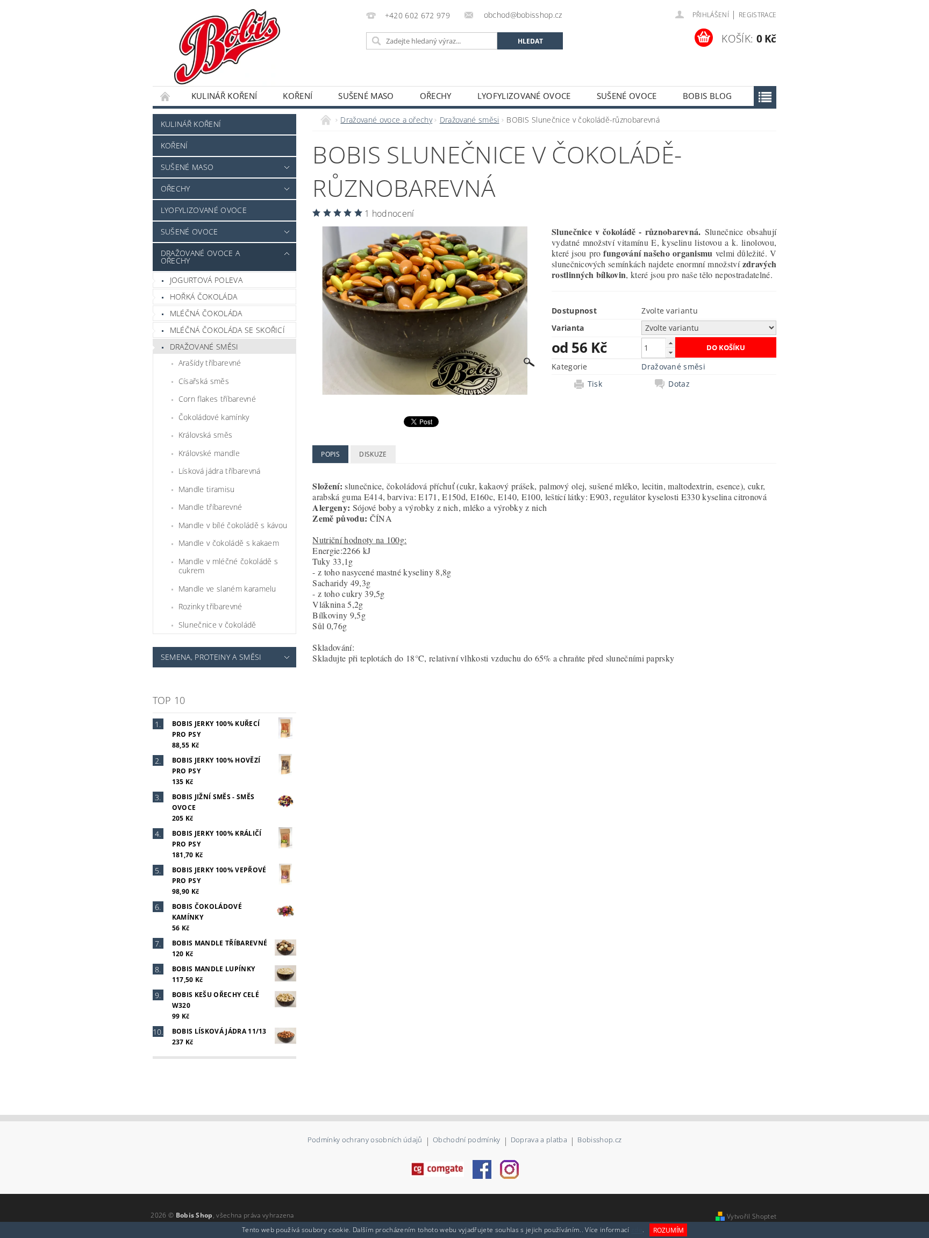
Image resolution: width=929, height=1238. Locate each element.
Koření (297, 95)
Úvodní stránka (165, 96)
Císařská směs (203, 381)
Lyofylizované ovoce (524, 95)
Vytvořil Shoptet (751, 1216)
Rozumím (668, 1230)
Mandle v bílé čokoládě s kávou (233, 525)
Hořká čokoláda (203, 296)
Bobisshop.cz (599, 1140)
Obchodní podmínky (466, 1140)
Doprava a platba (539, 1140)
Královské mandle (209, 453)
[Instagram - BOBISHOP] (509, 1168)
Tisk (595, 384)
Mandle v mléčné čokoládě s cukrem (228, 566)
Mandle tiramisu (206, 489)
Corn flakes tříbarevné (217, 399)
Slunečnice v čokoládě (217, 625)
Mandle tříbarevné (210, 507)
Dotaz (679, 384)
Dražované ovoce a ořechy (200, 257)
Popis (330, 454)
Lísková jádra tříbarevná (219, 471)
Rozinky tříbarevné (210, 606)
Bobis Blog (707, 95)
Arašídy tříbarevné (209, 363)
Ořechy (436, 95)
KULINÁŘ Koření (224, 95)
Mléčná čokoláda (206, 313)
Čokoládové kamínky (213, 417)
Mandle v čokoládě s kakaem (228, 543)
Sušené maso (366, 95)
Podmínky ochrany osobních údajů (365, 1140)
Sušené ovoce (627, 95)
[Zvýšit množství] (670, 343)
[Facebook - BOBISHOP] (482, 1168)
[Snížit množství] (670, 352)
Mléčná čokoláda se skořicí (227, 330)
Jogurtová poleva (206, 280)
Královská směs (205, 435)
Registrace (757, 14)
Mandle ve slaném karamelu (227, 589)
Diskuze (373, 454)
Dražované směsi (204, 346)
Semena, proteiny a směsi (211, 657)
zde (636, 1230)
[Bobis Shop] (225, 43)
